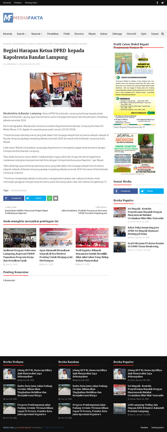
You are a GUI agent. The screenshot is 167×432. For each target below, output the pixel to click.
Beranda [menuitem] (7, 34)
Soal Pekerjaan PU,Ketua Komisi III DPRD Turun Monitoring (146, 245)
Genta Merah (25, 427)
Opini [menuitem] (143, 34)
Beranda (7, 3)
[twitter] (162, 3)
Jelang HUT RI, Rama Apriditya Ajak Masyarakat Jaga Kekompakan (34, 373)
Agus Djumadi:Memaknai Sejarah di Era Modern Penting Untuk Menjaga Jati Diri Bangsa (55, 255)
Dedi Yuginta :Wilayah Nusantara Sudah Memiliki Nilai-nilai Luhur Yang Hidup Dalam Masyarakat (92, 255)
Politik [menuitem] (67, 34)
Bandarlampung (20, 44)
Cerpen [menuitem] (155, 34)
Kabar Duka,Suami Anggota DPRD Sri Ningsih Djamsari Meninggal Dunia (143, 230)
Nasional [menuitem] (35, 34)
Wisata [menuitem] (92, 34)
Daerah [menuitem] (20, 34)
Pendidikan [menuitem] (53, 34)
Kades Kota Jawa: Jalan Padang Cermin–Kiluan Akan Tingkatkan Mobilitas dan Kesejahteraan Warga (34, 391)
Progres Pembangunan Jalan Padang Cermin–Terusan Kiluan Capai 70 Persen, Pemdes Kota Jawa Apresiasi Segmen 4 (35, 410)
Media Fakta (8, 427)
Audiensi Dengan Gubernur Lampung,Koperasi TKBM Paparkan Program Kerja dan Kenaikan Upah (19, 255)
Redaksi (18, 3)
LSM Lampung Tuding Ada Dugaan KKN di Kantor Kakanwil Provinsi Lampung (146, 408)
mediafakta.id (12, 64)
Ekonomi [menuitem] (79, 34)
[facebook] (157, 3)
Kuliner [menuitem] (103, 34)
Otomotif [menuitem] (131, 34)
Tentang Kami (31, 3)
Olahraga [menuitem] (117, 34)
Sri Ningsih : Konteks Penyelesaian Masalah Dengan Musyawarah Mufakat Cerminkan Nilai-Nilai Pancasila (145, 213)
